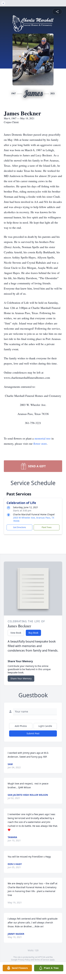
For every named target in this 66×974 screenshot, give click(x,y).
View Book (15, 632)
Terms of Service (41, 959)
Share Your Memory (21, 678)
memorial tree (42, 438)
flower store (40, 443)
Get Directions (19, 527)
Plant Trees (47, 527)
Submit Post (33, 733)
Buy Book (33, 632)
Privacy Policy (24, 959)
